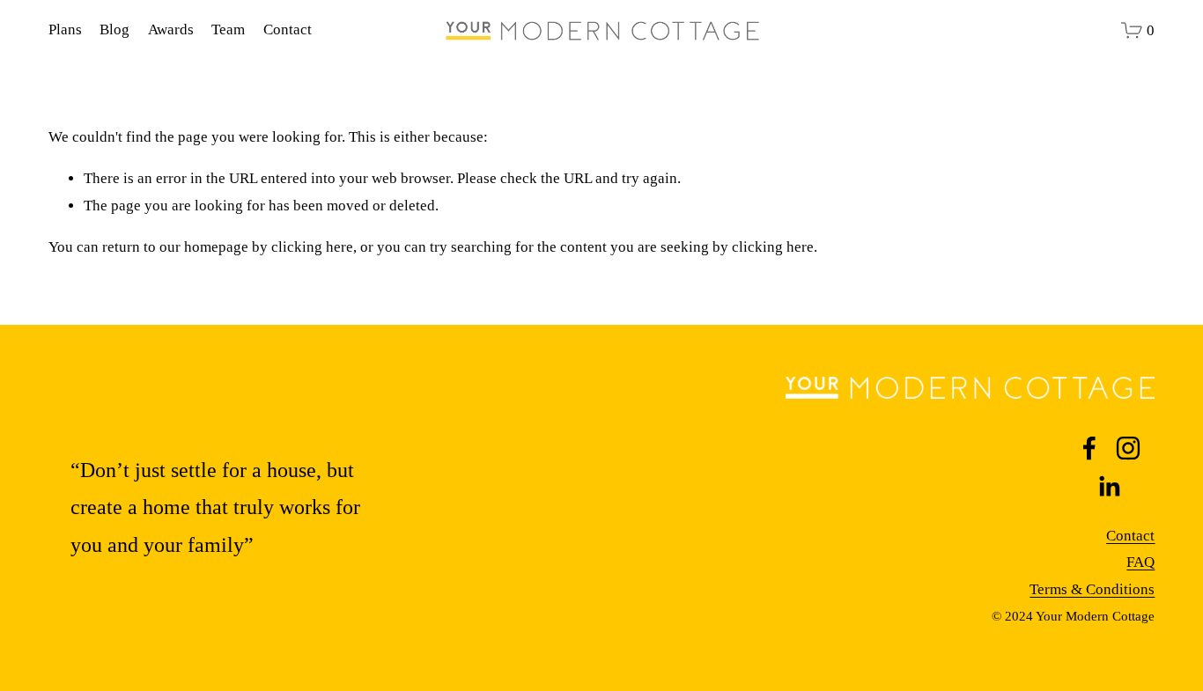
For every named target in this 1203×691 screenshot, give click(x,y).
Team (228, 29)
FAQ (1140, 562)
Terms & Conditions (1092, 589)
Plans (65, 29)
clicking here (312, 247)
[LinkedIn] (1108, 486)
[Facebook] (1089, 448)
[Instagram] (1128, 448)
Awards (171, 29)
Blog (114, 29)
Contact (287, 29)
